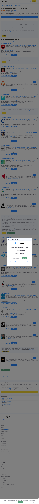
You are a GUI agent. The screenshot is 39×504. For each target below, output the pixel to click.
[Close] (30, 239)
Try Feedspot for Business (15, 261)
